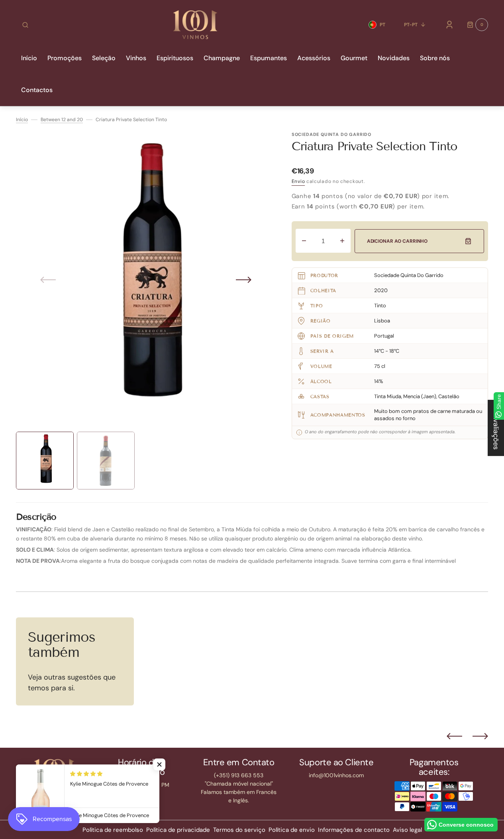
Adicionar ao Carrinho (397, 241)
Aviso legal (407, 830)
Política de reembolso (112, 830)
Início (22, 119)
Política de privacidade (178, 830)
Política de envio (292, 830)
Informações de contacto (354, 830)
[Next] (480, 736)
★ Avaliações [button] (496, 428)
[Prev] (454, 736)
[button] (25, 24)
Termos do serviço (239, 830)
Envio (298, 181)
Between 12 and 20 (62, 119)
